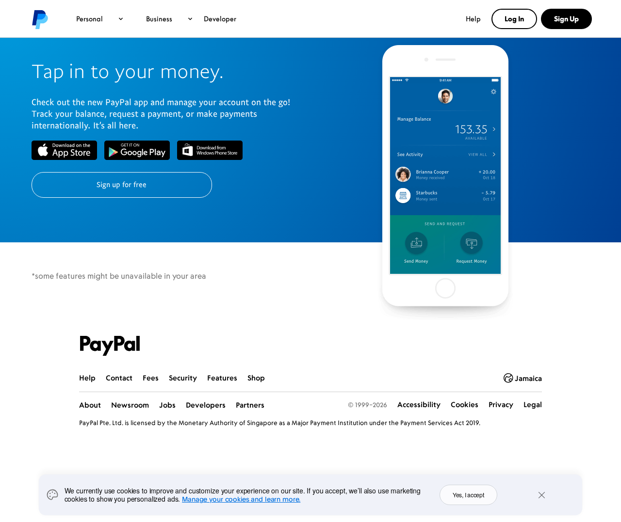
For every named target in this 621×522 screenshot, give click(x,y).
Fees (151, 378)
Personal (89, 19)
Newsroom (130, 405)
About (90, 405)
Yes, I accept (468, 494)
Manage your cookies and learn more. (241, 499)
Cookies (464, 404)
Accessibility (419, 404)
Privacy (501, 404)
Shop (256, 378)
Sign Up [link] (566, 19)
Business (159, 19)
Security (183, 378)
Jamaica (528, 378)
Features (222, 378)
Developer (220, 19)
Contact (119, 378)
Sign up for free (122, 184)
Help (473, 19)
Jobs (167, 405)
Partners (250, 405)
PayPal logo (39, 19)
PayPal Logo (110, 346)
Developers (206, 405)
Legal (532, 404)
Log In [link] (514, 19)
